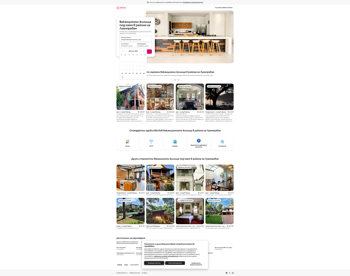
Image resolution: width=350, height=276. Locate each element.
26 (129, 73)
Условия (144, 273)
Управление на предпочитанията (196, 264)
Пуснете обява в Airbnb (224, 8)
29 (140, 73)
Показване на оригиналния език (193, 2)
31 (122, 77)
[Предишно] (171, 79)
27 (133, 73)
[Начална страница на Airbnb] (121, 7)
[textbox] (127, 46)
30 (144, 73)
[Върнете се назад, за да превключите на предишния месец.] (122, 51)
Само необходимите (175, 263)
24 (122, 73)
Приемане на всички (154, 263)
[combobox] (135, 39)
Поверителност (134, 273)
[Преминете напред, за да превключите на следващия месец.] (143, 51)
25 (126, 73)
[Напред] (178, 79)
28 (137, 73)
